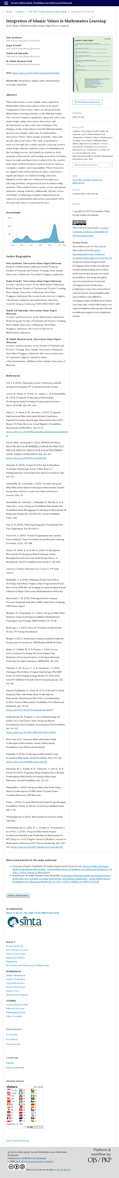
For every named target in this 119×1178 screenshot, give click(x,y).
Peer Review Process (17, 950)
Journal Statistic (35, 1161)
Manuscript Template (17, 994)
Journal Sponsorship (17, 1004)
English (10, 1062)
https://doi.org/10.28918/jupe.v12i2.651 (26, 761)
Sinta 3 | (11, 912)
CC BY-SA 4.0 (64, 1169)
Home (9, 11)
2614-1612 (20, 1161)
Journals (17, 1016)
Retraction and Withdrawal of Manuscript (27, 965)
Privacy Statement (15, 987)
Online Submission (15, 975)
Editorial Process (15, 1008)
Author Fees (12, 990)
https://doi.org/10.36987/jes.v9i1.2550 (26, 458)
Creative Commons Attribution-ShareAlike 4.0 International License (91, 232)
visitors (49, 1161)
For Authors (12, 1039)
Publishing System (15, 1012)
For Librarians (13, 1044)
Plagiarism (11, 961)
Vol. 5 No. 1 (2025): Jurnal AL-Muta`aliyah (47, 11)
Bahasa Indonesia (15, 1067)
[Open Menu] (6, 3)
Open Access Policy (16, 953)
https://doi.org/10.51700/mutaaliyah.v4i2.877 (29, 709)
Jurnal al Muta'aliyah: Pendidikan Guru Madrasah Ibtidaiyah (41, 3)
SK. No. (20, 912)
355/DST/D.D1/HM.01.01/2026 (41, 912)
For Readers (12, 1034)
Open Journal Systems (17, 1140)
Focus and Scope (15, 946)
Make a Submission (18, 895)
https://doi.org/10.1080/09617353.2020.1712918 (31, 732)
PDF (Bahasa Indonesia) (88, 102)
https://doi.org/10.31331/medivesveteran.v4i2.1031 (37, 847)
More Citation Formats (86, 164)
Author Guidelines (15, 979)
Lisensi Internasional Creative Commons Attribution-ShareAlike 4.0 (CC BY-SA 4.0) (92, 254)
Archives (20, 11)
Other (9, 1016)
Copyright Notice (15, 983)
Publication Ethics (15, 957)
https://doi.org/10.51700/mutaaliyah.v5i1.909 (35, 73)
